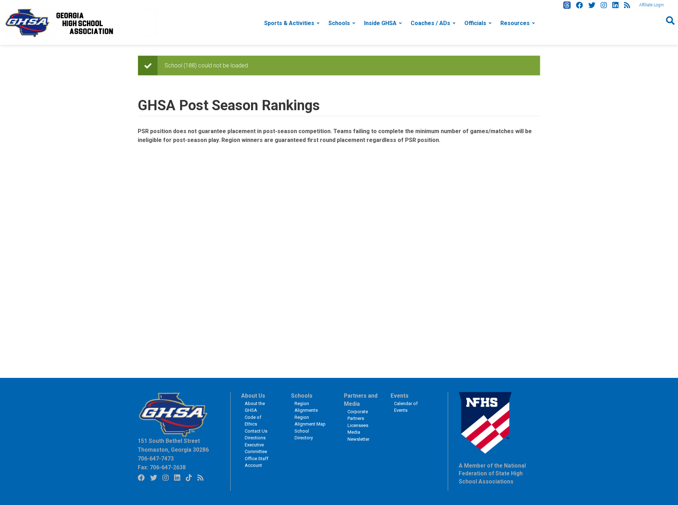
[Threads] (567, 5)
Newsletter (358, 439)
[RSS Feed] (627, 5)
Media (353, 432)
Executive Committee (256, 448)
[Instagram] (604, 5)
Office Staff (256, 458)
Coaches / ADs (430, 23)
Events (400, 396)
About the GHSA (255, 407)
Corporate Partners (357, 415)
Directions (255, 437)
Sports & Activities (289, 23)
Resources (515, 23)
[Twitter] (591, 5)
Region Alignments (306, 407)
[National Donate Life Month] (81, 22)
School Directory (304, 434)
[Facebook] (579, 5)
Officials (475, 23)
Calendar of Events (406, 407)
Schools (339, 23)
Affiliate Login (651, 4)
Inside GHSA (380, 23)
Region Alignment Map (310, 421)
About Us (253, 396)
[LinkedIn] (615, 5)
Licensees (357, 425)
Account (253, 465)
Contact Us (256, 431)
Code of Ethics (253, 421)
